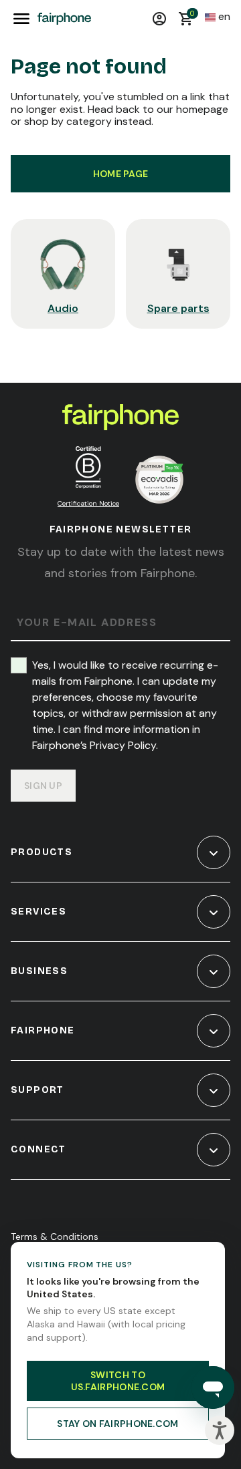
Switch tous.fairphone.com (118, 1381)
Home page (121, 174)
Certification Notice (88, 503)
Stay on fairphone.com (117, 1424)
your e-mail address (87, 623)
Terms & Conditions (54, 1237)
